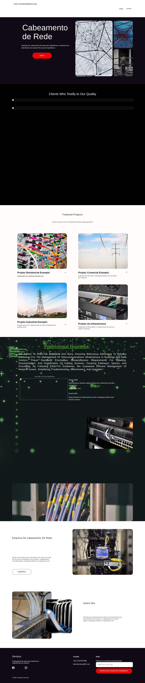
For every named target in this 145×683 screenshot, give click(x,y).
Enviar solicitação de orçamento (114, 671)
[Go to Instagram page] (26, 668)
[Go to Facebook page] (13, 668)
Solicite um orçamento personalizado (109, 661)
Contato (128, 8)
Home (121, 8)
